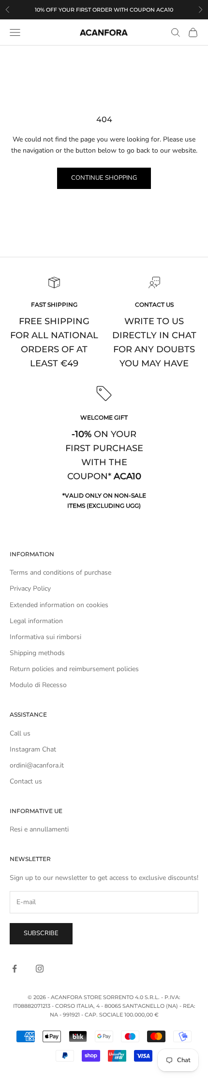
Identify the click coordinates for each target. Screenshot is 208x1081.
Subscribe (41, 933)
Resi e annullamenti (39, 829)
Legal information (36, 621)
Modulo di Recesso (38, 684)
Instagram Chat (33, 749)
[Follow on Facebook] (14, 968)
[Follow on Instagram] (40, 968)
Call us (20, 733)
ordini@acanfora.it (37, 765)
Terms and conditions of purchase (60, 572)
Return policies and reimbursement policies (74, 669)
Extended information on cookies (59, 605)
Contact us (26, 781)
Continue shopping (104, 177)
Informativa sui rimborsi (45, 637)
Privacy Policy (30, 588)
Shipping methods (37, 653)
